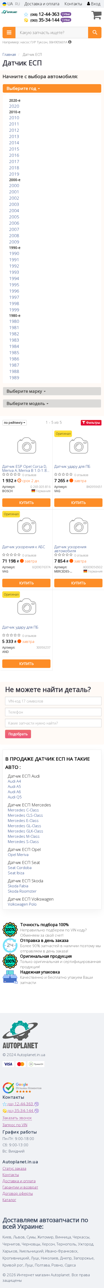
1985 (14, 352)
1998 (14, 303)
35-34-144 (45, 20)
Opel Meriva (18, 854)
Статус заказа (14, 1168)
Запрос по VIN (15, 1124)
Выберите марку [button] (25, 391)
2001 (14, 192)
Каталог (9, 1199)
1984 (14, 346)
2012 (14, 130)
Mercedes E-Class (23, 820)
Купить (26, 502)
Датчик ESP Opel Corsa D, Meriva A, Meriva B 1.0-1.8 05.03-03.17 (24, 468)
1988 (14, 371)
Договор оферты (18, 1193)
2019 (14, 174)
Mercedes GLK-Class (25, 830)
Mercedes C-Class (23, 809)
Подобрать (18, 734)
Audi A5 (14, 786)
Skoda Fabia (18, 885)
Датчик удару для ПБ (72, 466)
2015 (14, 149)
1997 (14, 297)
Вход (95, 4)
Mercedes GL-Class (24, 825)
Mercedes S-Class (23, 841)
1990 (14, 253)
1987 (14, 365)
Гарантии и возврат (20, 1187)
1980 (14, 321)
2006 (14, 223)
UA (10, 4)
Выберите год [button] (22, 88)
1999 (14, 310)
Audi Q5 (15, 796)
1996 (14, 291)
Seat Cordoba (20, 867)
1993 (14, 272)
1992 (14, 266)
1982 (14, 334)
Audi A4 (14, 781)
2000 (14, 185)
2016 (14, 155)
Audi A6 (14, 791)
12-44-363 (45, 14)
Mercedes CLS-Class (25, 815)
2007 (14, 229)
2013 (14, 136)
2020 (14, 106)
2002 (14, 198)
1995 (14, 285)
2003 (14, 204)
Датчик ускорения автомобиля (70, 548)
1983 (14, 340)
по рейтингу (13, 422)
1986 (14, 359)
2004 (14, 210)
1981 (14, 327)
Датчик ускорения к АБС (23, 547)
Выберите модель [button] (26, 403)
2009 (14, 242)
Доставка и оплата (41, 4)
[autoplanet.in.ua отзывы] (22, 1087)
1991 (14, 259)
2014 (14, 143)
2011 (14, 124)
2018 (14, 168)
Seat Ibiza (16, 872)
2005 (14, 217)
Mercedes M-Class (24, 836)
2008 (14, 235)
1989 (14, 377)
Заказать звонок (17, 1117)
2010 (14, 117)
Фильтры (92, 422)
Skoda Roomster (22, 891)
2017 (14, 161)
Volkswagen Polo (22, 904)
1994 (14, 278)
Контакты (73, 4)
